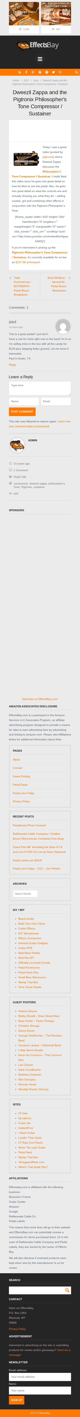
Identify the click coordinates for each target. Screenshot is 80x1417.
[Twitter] (53, 72)
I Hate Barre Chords (30, 1050)
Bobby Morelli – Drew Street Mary (39, 1016)
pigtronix (48, 156)
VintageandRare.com (31, 1162)
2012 (26, 80)
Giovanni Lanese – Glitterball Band (39, 1045)
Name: (13, 1383)
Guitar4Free (25, 1127)
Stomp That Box (28, 982)
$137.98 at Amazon (27, 262)
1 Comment (21, 470)
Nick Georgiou (27, 1079)
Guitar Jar (24, 1123)
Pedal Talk (20, 476)
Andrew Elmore (27, 1011)
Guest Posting (21, 776)
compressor (21, 483)
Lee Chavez (25, 1064)
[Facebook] (26, 72)
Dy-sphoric (24, 1118)
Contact (17, 767)
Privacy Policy (21, 801)
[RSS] (20, 72)
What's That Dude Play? (33, 1167)
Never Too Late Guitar (31, 1147)
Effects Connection (29, 938)
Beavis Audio (26, 918)
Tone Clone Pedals (29, 987)
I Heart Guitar (26, 1132)
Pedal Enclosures (29, 967)
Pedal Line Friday (23, 793)
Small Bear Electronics (32, 977)
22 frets (23, 1113)
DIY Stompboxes (28, 933)
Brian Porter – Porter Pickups (36, 1020)
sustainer (39, 487)
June (35, 80)
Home (16, 80)
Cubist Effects (26, 928)
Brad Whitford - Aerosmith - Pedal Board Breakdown (57, 284)
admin (32, 440)
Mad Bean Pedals (29, 952)
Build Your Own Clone (31, 923)
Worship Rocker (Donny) (33, 1089)
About (16, 759)
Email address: (18, 1370)
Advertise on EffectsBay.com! (40, 698)
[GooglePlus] (33, 72)
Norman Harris (27, 1084)
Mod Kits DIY (26, 957)
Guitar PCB (25, 948)
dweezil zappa (38, 483)
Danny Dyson (26, 1030)
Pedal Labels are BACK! (27, 860)
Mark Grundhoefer (29, 1069)
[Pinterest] (46, 72)
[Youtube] (60, 72)
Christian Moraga (28, 1025)
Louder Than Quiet (30, 1137)
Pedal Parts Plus (28, 972)
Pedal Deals (20, 784)
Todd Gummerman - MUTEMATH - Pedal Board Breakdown (23, 286)
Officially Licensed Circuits (34, 962)
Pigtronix (26, 487)
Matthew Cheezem (29, 1074)
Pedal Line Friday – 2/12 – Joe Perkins (36, 868)
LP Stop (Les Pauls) (30, 1142)
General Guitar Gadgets (33, 943)
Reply (12, 364)
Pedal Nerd (25, 1152)
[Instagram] (40, 72)
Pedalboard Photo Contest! (29, 825)
